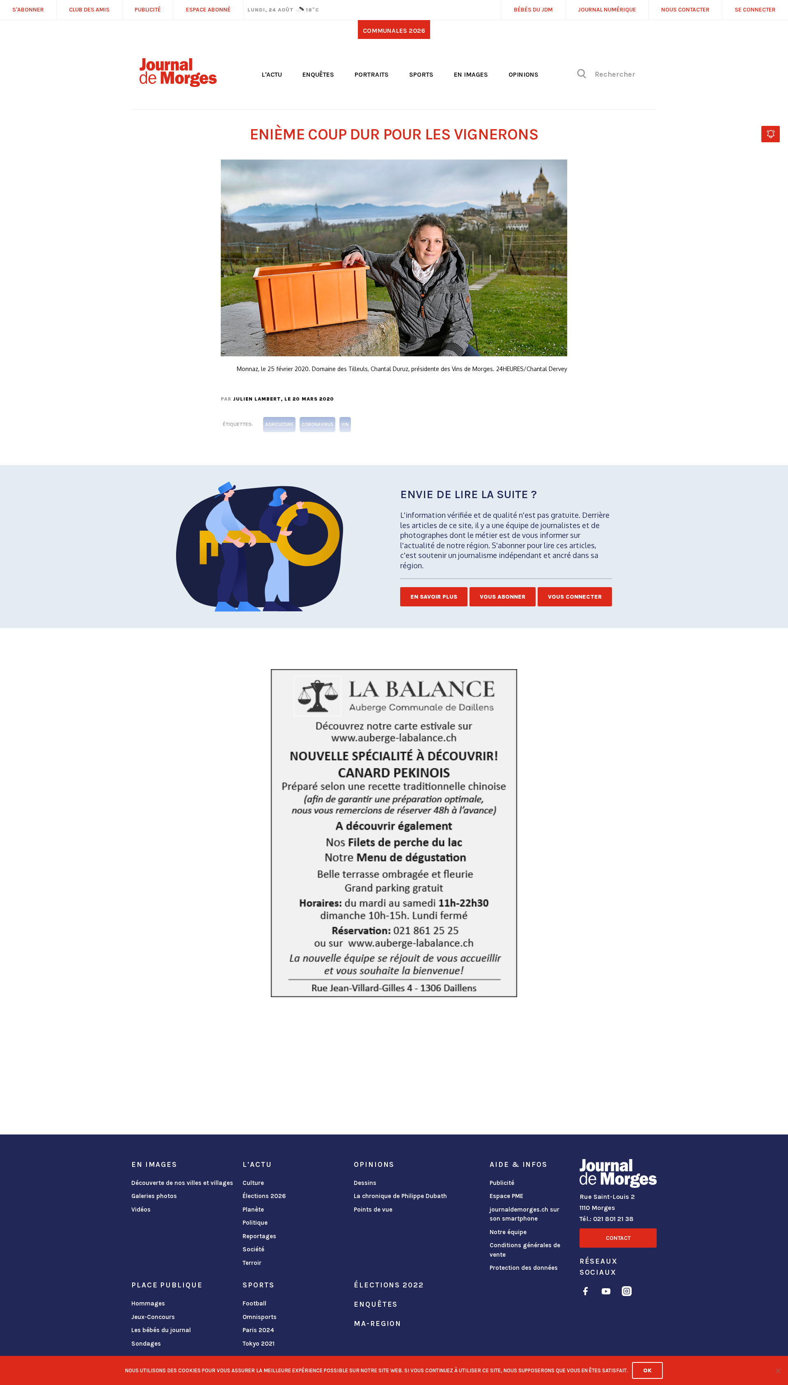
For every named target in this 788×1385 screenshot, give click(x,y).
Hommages (148, 1303)
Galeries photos (154, 1196)
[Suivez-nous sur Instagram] (627, 1292)
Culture (253, 1183)
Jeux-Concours (153, 1317)
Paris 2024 (258, 1330)
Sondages (146, 1343)
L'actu (271, 74)
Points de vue (373, 1209)
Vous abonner (502, 596)
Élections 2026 (264, 1196)
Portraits (372, 74)
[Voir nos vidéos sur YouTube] (606, 1292)
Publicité (502, 1183)
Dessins (365, 1183)
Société (253, 1249)
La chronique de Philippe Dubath (400, 1196)
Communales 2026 (394, 30)
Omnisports (260, 1317)
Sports (421, 74)
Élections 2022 (389, 1284)
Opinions (523, 74)
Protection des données (524, 1267)
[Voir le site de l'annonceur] (394, 833)
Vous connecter (575, 596)
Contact (618, 1238)
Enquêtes (318, 74)
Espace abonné (208, 9)
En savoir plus (433, 596)
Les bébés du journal (161, 1330)
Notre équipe (508, 1232)
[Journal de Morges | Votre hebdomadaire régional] (178, 84)
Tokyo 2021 (259, 1343)
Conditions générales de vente (525, 1249)
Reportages (259, 1236)
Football (254, 1303)
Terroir (252, 1263)
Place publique (166, 1284)
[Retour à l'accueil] (618, 1175)
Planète (253, 1209)
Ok (647, 1370)
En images (471, 74)
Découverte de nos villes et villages (182, 1183)
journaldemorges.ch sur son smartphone (524, 1214)
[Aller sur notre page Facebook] (585, 1292)
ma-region (377, 1323)
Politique (255, 1222)
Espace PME (506, 1196)
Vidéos (141, 1209)
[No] (778, 1371)
